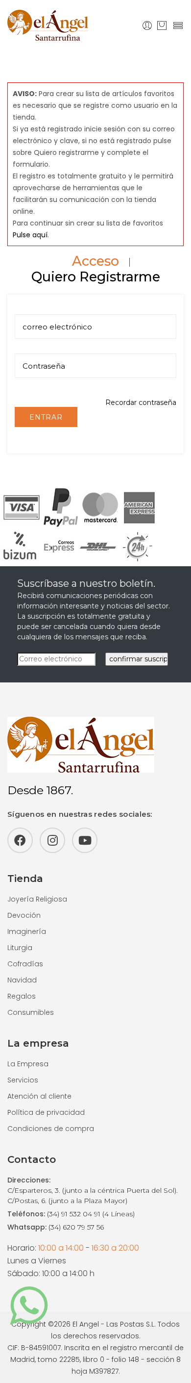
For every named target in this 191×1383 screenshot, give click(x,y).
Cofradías (25, 964)
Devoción (24, 915)
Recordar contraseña (140, 402)
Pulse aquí (30, 235)
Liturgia (19, 948)
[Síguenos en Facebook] (20, 840)
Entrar (46, 417)
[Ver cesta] (161, 25)
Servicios (22, 1080)
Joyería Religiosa (37, 899)
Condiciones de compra (50, 1128)
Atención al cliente (39, 1096)
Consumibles (30, 1012)
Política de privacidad (46, 1112)
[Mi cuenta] (147, 25)
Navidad (22, 980)
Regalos (21, 996)
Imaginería (26, 931)
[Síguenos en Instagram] (52, 840)
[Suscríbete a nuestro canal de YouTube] (84, 840)
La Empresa (27, 1064)
